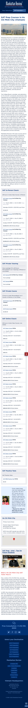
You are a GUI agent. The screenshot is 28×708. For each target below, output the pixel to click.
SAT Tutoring (6, 274)
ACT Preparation (14, 652)
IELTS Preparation (14, 656)
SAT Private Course (8, 300)
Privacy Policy (14, 674)
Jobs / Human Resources (14, 666)
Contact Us (14, 677)
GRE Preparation (14, 645)
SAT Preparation (14, 649)
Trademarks (14, 670)
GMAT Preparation (14, 643)
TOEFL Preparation (14, 654)
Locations (14, 668)
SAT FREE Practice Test (8, 478)
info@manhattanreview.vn (15, 691)
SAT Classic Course (7, 198)
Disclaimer (14, 672)
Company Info (14, 663)
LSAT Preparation (14, 647)
